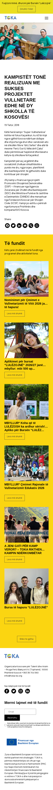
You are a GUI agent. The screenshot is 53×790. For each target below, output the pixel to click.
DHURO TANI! (26, 9)
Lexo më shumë (14, 313)
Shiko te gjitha (26, 638)
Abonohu (12, 717)
